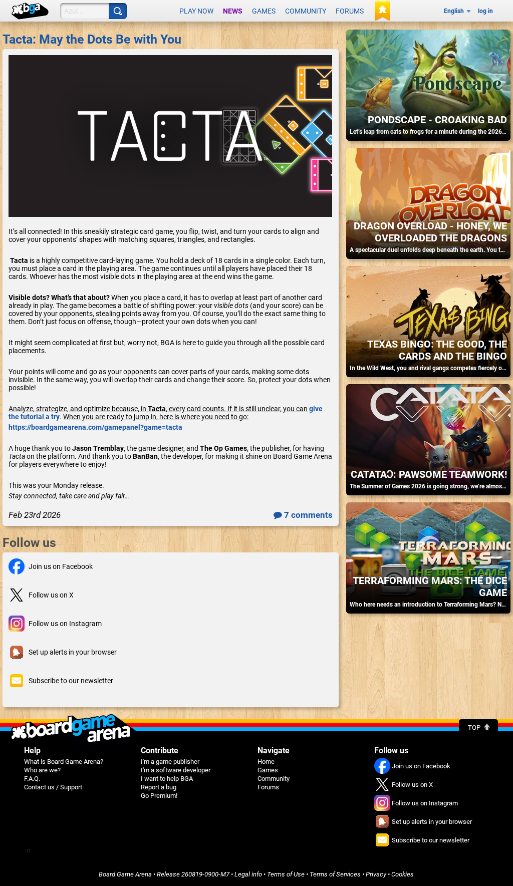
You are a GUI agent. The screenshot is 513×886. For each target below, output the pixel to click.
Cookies (402, 874)
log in (485, 11)
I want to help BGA (167, 778)
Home (266, 761)
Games (264, 11)
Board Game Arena (125, 874)
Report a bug (158, 787)
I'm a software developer (175, 770)
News (232, 11)
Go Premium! (159, 795)
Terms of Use (286, 874)
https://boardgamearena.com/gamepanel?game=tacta (95, 427)
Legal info (248, 874)
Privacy (376, 874)
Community (305, 11)
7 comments (307, 515)
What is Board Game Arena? (63, 761)
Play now (196, 11)
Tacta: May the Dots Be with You (92, 39)
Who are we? (42, 770)
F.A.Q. (32, 778)
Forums (350, 11)
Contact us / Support (53, 787)
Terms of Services (335, 874)
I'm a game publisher (170, 761)
